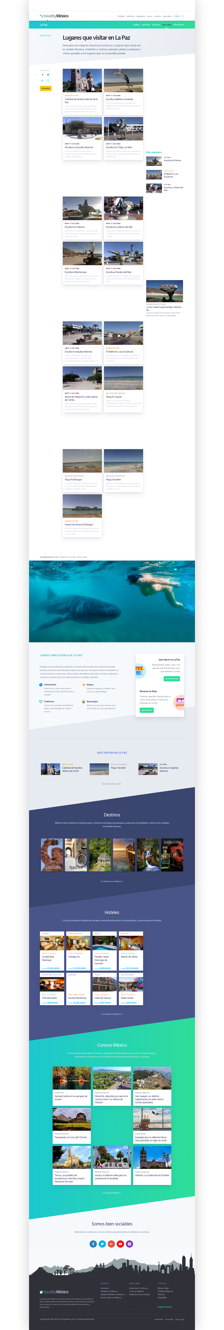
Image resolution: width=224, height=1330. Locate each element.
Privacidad (169, 1319)
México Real (163, 1288)
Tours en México (136, 1291)
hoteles (121, 16)
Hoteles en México (109, 1291)
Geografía (162, 1297)
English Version (165, 1306)
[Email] (48, 80)
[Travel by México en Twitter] (102, 1244)
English (177, 16)
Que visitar (45, 35)
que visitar (166, 24)
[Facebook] (42, 74)
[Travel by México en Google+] (111, 1244)
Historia (161, 1294)
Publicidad (159, 1319)
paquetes (141, 16)
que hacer (146, 24)
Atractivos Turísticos (138, 1288)
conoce (157, 16)
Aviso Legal (179, 1319)
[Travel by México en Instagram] (129, 1244)
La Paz (43, 24)
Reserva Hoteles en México (113, 1294)
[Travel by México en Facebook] (93, 1244)
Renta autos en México (111, 1297)
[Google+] (42, 80)
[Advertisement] (164, 236)
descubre (167, 16)
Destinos (64, 556)
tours (149, 16)
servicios (156, 24)
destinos (131, 16)
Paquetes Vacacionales (139, 1294)
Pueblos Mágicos (165, 1291)
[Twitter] (48, 74)
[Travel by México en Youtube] (120, 1244)
